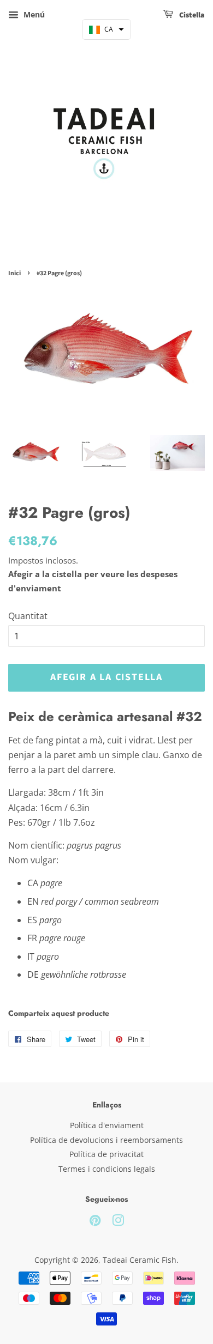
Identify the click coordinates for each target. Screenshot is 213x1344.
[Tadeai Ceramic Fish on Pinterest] (95, 1222)
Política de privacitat (106, 1154)
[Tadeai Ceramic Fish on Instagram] (118, 1222)
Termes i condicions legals (106, 1169)
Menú (33, 14)
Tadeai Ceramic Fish (139, 1260)
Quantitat (28, 616)
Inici (14, 273)
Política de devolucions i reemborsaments (106, 1140)
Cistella (191, 15)
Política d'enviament (107, 1125)
